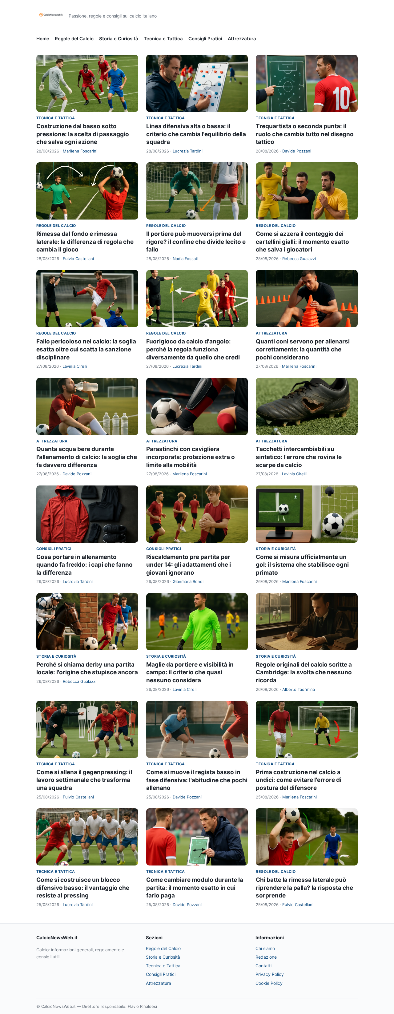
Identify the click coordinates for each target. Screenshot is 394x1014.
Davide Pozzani (296, 151)
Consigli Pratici (205, 39)
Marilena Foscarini (80, 151)
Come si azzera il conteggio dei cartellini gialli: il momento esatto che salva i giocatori (302, 241)
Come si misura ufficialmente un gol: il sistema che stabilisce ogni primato (302, 564)
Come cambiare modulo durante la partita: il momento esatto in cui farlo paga (194, 887)
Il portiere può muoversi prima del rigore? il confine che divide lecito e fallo (196, 241)
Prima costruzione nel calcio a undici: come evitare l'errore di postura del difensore (298, 780)
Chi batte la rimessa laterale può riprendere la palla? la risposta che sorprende (304, 887)
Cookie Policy (269, 983)
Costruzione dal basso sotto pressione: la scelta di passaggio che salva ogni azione (82, 134)
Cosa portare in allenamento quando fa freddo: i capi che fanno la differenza (84, 564)
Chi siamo (265, 948)
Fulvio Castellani (78, 258)
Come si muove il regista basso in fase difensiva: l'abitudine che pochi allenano (196, 780)
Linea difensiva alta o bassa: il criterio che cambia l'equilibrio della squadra (196, 134)
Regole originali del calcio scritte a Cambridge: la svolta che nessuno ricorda (304, 672)
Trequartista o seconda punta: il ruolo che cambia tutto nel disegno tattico (305, 134)
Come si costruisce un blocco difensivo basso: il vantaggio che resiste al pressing (82, 887)
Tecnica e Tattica (163, 39)
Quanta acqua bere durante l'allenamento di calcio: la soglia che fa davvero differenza (86, 457)
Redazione (266, 957)
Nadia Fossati (185, 258)
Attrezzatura (242, 39)
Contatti (263, 965)
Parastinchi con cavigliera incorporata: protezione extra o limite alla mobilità (190, 457)
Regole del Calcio (74, 39)
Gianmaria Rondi (188, 581)
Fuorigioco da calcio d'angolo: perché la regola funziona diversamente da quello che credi (193, 349)
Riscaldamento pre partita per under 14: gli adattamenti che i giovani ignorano (188, 564)
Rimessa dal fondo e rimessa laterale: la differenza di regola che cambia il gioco (85, 241)
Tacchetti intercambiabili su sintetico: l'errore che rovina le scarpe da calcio (299, 457)
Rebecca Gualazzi (299, 258)
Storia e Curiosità (118, 39)
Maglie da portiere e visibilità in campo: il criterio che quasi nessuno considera (190, 672)
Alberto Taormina (298, 689)
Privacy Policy (269, 974)
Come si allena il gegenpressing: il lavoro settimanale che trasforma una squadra (84, 780)
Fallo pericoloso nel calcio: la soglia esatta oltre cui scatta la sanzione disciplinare (86, 349)
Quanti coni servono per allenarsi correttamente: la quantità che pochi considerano (303, 349)
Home (42, 39)
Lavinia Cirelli (74, 366)
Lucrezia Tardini (188, 151)
